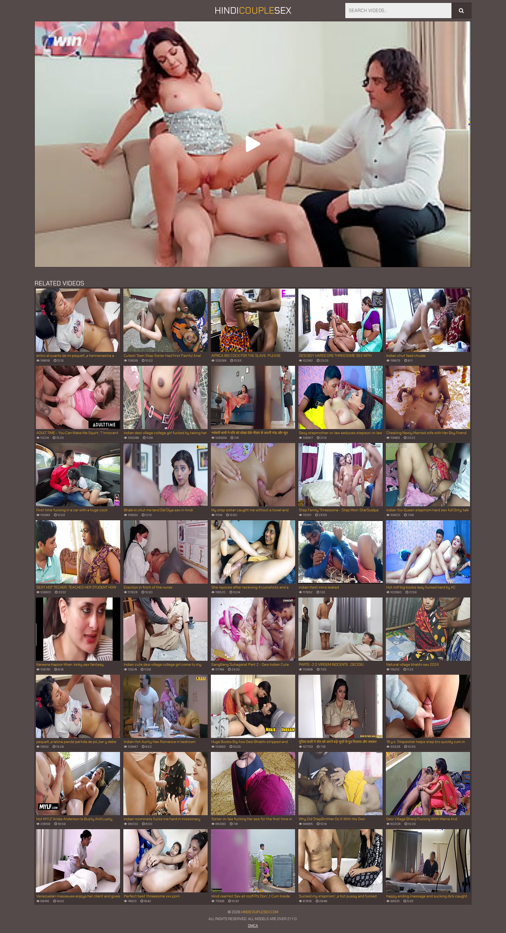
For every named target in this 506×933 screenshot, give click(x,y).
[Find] (461, 10)
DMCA (253, 925)
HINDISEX (253, 10)
